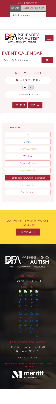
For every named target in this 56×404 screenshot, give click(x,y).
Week (30, 80)
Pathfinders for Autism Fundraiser (27, 177)
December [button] (23, 94)
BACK (20, 105)
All (28, 134)
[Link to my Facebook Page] (20, 312)
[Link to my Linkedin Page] (25, 310)
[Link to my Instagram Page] (37, 313)
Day (38, 80)
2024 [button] (34, 94)
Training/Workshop (27, 148)
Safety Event (27, 192)
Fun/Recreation (28, 170)
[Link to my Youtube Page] (31, 312)
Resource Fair (28, 185)
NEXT (35, 105)
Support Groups (28, 163)
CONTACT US (26, 232)
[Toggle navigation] (49, 38)
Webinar (27, 156)
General (28, 141)
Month (21, 80)
